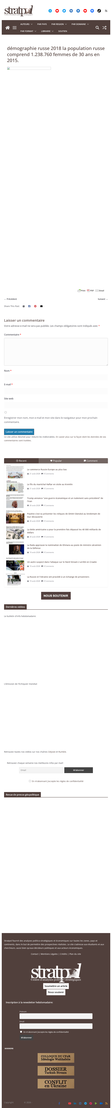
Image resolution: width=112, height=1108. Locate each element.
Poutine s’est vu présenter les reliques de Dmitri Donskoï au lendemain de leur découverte (63, 515)
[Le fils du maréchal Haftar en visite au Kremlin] (15, 486)
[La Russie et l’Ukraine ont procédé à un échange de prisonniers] (15, 578)
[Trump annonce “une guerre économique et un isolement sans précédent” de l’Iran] (15, 501)
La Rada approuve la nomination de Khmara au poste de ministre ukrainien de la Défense (64, 546)
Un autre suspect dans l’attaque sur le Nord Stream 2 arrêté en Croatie (62, 562)
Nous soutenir (56, 992)
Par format (26, 31)
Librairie (45, 31)
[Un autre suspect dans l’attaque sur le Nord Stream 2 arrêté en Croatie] (15, 564)
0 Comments (49, 473)
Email (22, 1021)
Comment (92, 460)
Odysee (51, 751)
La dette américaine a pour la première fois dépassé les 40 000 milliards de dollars (64, 531)
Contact (34, 954)
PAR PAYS (42, 24)
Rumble (62, 751)
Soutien (62, 31)
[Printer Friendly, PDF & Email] (91, 290)
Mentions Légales (49, 954)
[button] (31, 24)
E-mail (8, 384)
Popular (57, 460)
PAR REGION (57, 24)
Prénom (23, 1011)
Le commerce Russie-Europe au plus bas (47, 469)
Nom (8, 370)
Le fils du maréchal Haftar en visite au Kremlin (50, 484)
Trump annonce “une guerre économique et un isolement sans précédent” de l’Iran (65, 500)
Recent (23, 460)
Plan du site (75, 954)
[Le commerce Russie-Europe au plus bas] (15, 471)
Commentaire (12, 334)
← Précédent (10, 299)
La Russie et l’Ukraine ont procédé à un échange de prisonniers (58, 576)
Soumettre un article (56, 986)
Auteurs (24, 24)
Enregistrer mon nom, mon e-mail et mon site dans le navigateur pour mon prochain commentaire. (50, 420)
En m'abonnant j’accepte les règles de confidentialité (57, 781)
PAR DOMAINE (79, 24)
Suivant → (103, 299)
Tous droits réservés (43, 1102)
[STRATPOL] (7, 27)
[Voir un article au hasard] (104, 27)
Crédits (63, 954)
